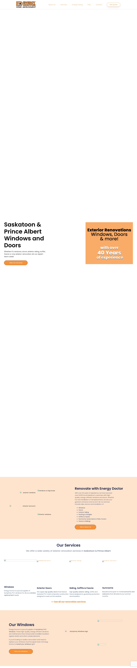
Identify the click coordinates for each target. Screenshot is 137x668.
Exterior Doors (44, 588)
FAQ (89, 5)
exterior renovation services (67, 550)
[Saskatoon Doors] (53, 573)
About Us (52, 5)
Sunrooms (107, 587)
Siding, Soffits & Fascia (81, 588)
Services (63, 5)
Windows (9, 587)
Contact (99, 5)
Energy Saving (77, 5)
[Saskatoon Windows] (20, 571)
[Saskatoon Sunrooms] (118, 573)
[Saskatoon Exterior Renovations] (85, 573)
